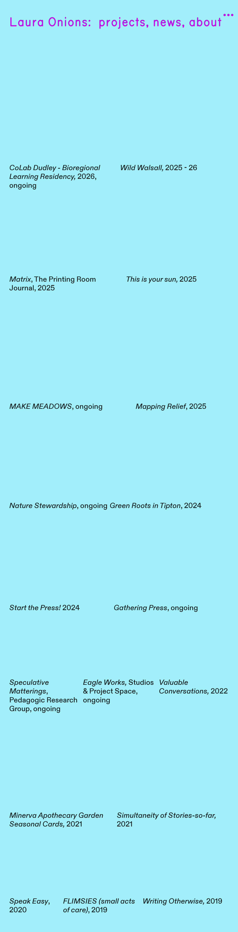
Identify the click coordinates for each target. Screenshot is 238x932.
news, (167, 22)
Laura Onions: (50, 22)
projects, (123, 22)
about (205, 22)
